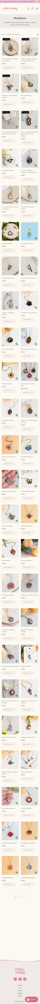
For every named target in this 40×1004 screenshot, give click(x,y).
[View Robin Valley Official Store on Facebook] (15, 979)
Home (3, 34)
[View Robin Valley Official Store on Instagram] (24, 979)
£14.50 (4, 63)
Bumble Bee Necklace (26, 526)
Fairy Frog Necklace (26, 95)
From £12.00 (24, 388)
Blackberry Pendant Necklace (29, 349)
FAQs (20, 988)
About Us (20, 985)
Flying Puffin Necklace (7, 170)
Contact (20, 990)
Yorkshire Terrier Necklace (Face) (29, 595)
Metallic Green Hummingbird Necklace (9, 96)
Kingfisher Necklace (26, 666)
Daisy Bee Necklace (7, 526)
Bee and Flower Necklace (8, 457)
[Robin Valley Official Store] (10, 8)
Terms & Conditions (20, 1001)
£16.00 (4, 100)
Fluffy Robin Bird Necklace (28, 737)
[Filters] (37, 34)
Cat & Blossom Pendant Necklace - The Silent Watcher (29, 171)
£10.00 (23, 775)
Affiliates (20, 993)
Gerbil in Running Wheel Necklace (8, 630)
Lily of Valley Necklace (8, 420)
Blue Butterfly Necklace (27, 457)
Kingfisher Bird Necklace (8, 278)
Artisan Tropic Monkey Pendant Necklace (29, 421)
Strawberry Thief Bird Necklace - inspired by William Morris (29, 60)
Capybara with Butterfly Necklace (8, 313)
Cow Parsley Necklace (8, 349)
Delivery (20, 996)
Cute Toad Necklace (7, 243)
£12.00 (23, 98)
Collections (10, 34)
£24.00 (23, 63)
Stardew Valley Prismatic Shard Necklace (10, 701)
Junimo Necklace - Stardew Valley (28, 384)
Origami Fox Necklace (8, 877)
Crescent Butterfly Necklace (28, 491)
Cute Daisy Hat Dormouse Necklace (27, 208)
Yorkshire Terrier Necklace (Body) (10, 666)
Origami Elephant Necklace (28, 877)
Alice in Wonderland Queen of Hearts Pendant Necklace (10, 133)
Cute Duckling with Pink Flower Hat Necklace (10, 208)
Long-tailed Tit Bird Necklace (28, 278)
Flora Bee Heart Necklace (8, 491)
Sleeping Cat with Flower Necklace (27, 630)
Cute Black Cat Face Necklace (29, 312)
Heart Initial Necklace (26, 772)
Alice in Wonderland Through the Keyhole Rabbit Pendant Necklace (29, 134)
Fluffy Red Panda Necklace (28, 843)
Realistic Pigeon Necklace (9, 737)
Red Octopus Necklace (8, 595)
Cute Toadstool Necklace (8, 808)
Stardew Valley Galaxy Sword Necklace (28, 701)
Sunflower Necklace (7, 384)
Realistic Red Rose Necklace (9, 843)
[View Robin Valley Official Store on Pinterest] (20, 979)
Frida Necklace (6, 560)
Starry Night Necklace (26, 560)
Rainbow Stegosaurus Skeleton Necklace (10, 773)
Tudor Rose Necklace (26, 808)
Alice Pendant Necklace (27, 243)
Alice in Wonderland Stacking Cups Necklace (9, 60)
